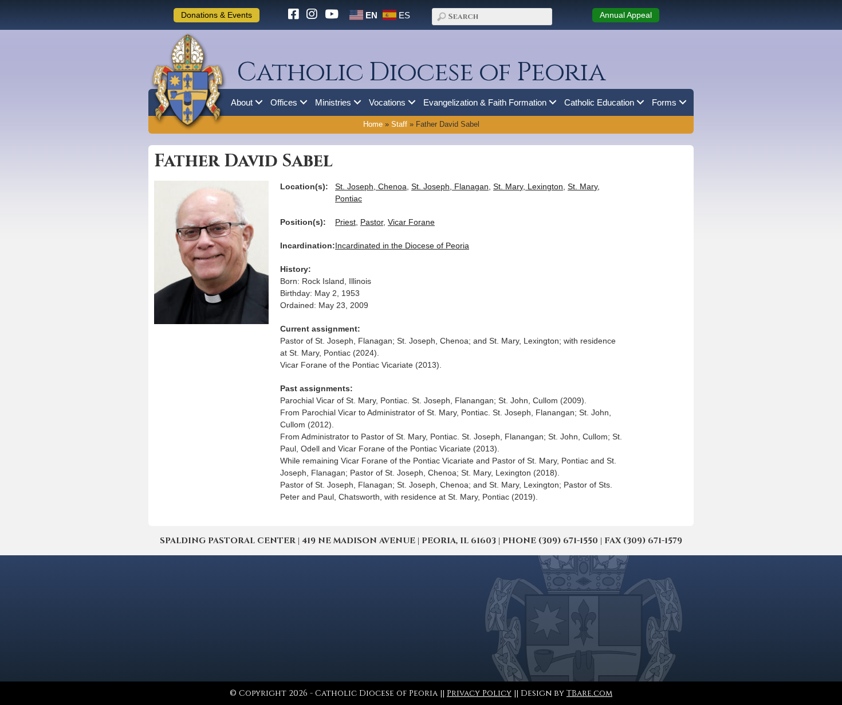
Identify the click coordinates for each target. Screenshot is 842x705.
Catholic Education (599, 102)
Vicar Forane (411, 222)
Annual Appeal (626, 15)
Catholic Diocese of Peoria (421, 72)
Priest (345, 222)
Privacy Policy (479, 693)
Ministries (333, 102)
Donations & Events (216, 15)
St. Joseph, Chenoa (371, 186)
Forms (664, 102)
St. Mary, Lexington (528, 186)
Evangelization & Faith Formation (484, 102)
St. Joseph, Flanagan (450, 186)
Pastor (371, 222)
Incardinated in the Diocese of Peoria (402, 245)
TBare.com (589, 693)
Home (373, 124)
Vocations (387, 102)
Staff (399, 124)
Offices (283, 102)
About (242, 102)
